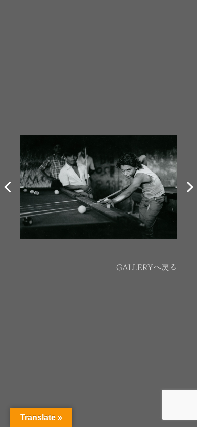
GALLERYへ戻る (146, 267)
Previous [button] (8, 187)
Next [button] (189, 187)
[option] (98, 187)
